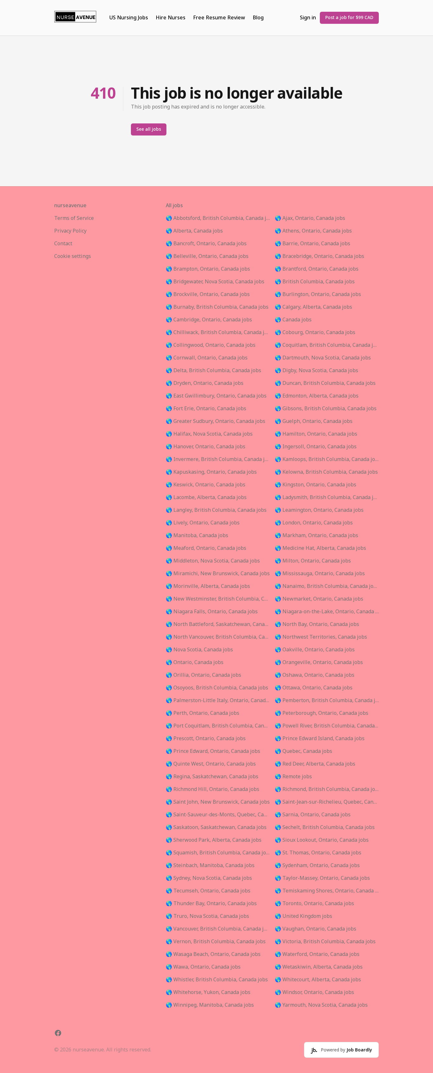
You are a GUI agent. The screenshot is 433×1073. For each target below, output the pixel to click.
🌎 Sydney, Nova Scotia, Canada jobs (209, 878)
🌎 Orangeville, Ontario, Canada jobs (319, 662)
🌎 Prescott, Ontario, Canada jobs (206, 738)
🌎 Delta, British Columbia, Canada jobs (213, 370)
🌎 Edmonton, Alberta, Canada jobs (317, 396)
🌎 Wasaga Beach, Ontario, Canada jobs (213, 954)
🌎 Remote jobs (293, 776)
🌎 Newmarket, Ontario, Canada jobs (319, 599)
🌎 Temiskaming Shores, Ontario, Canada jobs (327, 891)
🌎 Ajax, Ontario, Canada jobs (310, 218)
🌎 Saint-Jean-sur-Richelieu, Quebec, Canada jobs (327, 802)
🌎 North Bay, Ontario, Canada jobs (317, 624)
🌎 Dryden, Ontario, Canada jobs (204, 383)
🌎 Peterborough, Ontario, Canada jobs (321, 713)
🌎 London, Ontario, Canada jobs (314, 523)
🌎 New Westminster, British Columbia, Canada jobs (218, 599)
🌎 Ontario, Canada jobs (194, 662)
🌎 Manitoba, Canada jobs (197, 535)
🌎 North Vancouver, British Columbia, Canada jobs (218, 637)
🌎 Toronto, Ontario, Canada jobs (314, 903)
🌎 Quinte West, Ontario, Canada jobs (211, 764)
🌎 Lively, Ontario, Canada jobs (203, 523)
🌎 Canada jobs (293, 320)
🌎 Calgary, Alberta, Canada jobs (313, 307)
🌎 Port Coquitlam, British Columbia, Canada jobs (218, 726)
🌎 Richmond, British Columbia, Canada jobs (327, 789)
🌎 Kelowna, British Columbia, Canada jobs (326, 472)
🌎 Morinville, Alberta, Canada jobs (208, 586)
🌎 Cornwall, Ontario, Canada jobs (207, 358)
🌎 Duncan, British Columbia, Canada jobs (325, 383)
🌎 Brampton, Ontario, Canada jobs (208, 269)
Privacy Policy (70, 231)
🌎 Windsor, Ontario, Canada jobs (314, 992)
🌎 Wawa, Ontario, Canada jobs (203, 967)
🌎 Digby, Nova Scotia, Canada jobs (316, 370)
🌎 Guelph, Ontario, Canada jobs (313, 421)
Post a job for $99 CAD (349, 17)
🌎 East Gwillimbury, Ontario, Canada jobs (216, 396)
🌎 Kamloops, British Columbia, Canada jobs (327, 459)
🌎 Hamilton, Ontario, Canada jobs (316, 434)
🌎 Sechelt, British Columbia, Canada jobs (325, 827)
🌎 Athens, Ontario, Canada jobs (313, 231)
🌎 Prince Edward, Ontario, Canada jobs (213, 751)
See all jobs (148, 129)
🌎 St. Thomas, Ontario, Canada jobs (318, 853)
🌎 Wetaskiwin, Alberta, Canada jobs (319, 967)
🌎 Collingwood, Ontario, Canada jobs (210, 345)
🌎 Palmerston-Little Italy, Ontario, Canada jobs (218, 700)
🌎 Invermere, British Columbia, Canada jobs (218, 459)
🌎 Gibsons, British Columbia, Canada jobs (326, 408)
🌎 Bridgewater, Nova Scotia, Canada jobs (215, 282)
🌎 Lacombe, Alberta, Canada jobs (206, 497)
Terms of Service (74, 218)
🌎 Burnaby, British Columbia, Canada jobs (217, 307)
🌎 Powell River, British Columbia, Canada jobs (327, 726)
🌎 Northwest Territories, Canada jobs (321, 637)
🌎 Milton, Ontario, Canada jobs (313, 561)
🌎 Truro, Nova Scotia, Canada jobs (207, 916)
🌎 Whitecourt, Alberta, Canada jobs (318, 980)
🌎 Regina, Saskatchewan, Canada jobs (212, 776)
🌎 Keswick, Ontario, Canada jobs (205, 485)
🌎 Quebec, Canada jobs (303, 751)
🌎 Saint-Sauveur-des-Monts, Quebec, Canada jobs (218, 815)
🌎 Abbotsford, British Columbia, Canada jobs (218, 218)
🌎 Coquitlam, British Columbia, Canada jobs (327, 345)
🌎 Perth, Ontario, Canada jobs (202, 713)
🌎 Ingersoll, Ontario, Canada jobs (316, 447)
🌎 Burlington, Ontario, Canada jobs (318, 294)
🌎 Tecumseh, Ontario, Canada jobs (208, 891)
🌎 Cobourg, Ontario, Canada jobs (315, 332)
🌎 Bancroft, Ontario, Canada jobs (206, 243)
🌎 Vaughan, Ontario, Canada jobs (315, 929)
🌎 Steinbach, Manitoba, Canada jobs (210, 865)
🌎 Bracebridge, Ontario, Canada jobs (319, 256)
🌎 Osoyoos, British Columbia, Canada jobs (217, 688)
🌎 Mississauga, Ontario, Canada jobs (320, 573)
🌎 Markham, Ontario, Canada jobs (316, 535)
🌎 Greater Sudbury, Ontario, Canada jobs (215, 421)
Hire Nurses (170, 18)
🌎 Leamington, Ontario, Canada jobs (319, 510)
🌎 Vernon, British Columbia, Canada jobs (216, 941)
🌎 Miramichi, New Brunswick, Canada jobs (218, 573)
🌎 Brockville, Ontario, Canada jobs (208, 294)
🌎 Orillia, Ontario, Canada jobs (203, 675)
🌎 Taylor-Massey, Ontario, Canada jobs (322, 878)
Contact (63, 243)
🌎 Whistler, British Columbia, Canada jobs (217, 980)
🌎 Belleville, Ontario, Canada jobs (207, 256)
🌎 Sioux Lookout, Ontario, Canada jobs (322, 840)
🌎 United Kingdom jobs (303, 916)
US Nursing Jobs (128, 18)
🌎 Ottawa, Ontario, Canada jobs (313, 688)
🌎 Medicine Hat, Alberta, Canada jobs (320, 548)
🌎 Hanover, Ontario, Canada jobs (205, 447)
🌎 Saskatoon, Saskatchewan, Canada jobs (216, 827)
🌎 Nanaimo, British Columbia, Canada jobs (327, 586)
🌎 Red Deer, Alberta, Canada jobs (315, 764)
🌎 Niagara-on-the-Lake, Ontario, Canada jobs (327, 611)
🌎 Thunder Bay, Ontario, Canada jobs (211, 903)
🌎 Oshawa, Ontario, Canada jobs (314, 675)
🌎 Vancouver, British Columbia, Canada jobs (218, 929)
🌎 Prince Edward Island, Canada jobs (320, 738)
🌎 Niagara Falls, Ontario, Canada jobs (212, 611)
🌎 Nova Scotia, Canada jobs (199, 650)
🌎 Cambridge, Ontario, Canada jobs (209, 320)
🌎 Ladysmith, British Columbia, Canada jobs (327, 497)
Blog (258, 18)
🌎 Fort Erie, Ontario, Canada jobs (206, 408)
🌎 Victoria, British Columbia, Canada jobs (325, 941)
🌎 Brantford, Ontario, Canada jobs (317, 269)
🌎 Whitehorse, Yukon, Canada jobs (208, 992)
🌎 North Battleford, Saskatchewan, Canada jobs (218, 624)
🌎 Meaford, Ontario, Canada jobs (206, 548)
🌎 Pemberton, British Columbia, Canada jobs (327, 700)
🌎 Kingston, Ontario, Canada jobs (315, 485)
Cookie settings (72, 256)
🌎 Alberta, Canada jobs (194, 231)
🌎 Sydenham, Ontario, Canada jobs (317, 865)
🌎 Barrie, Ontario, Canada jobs (312, 243)
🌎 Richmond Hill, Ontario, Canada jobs (212, 789)
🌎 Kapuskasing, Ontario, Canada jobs (211, 472)
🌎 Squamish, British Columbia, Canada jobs (218, 853)
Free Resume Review (219, 18)
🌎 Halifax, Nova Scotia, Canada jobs (209, 434)
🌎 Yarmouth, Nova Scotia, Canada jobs (321, 1005)
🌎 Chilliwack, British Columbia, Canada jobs (218, 332)
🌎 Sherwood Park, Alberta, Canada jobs (214, 840)
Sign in (308, 18)
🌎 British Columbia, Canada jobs (315, 282)
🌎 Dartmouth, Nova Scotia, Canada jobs (323, 358)
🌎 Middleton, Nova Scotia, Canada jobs (213, 561)
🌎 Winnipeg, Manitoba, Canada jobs (210, 1005)
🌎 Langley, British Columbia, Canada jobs (216, 510)
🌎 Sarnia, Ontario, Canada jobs (313, 815)
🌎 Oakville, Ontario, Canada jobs (315, 650)
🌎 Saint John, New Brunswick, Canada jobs (218, 802)
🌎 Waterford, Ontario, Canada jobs (317, 954)
